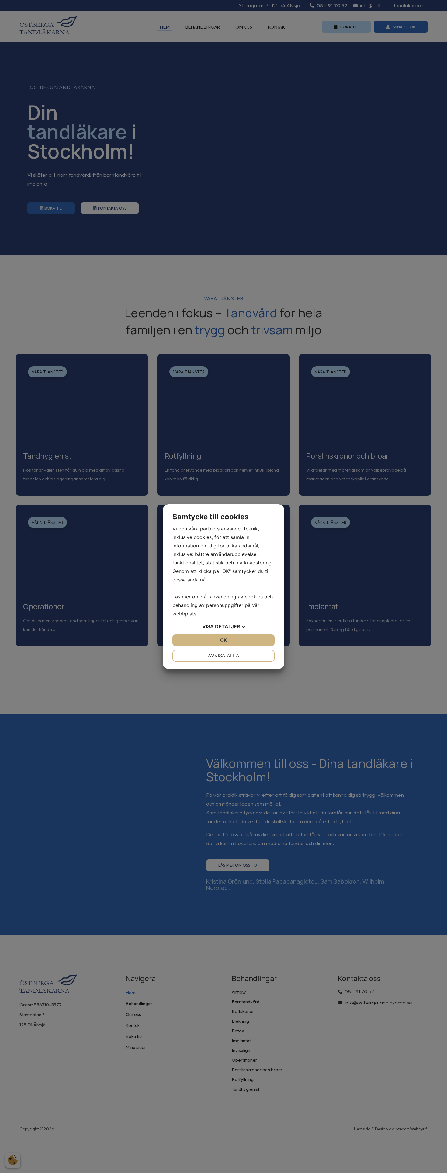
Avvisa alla (223, 656)
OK (223, 640)
